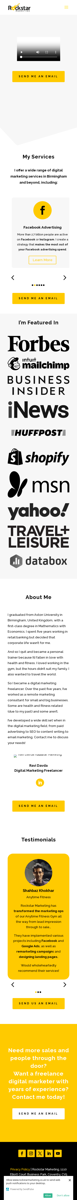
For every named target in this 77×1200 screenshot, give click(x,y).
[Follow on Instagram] (31, 1153)
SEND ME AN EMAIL (38, 76)
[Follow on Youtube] (58, 1153)
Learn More (38, 260)
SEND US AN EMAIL (38, 1003)
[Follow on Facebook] (22, 1153)
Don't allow (63, 1195)
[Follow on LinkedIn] (40, 783)
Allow (48, 1195)
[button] (13, 277)
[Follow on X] (40, 1153)
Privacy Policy (20, 1169)
